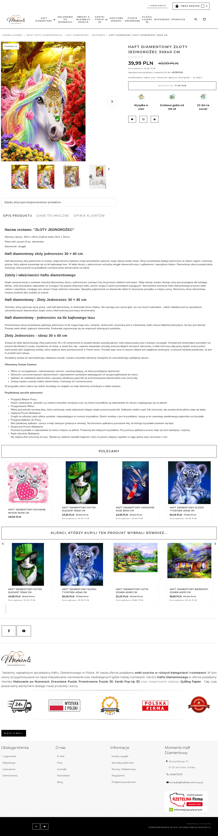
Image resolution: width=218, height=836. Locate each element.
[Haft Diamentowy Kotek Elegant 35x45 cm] (82, 482)
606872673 (176, 774)
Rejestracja (9, 762)
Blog (60, 782)
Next (13, 191)
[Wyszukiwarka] (196, 19)
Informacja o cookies (198, 824)
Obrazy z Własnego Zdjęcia (83, 19)
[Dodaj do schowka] (19, 504)
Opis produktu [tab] (17, 215)
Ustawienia (9, 769)
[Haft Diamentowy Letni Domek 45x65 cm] (136, 564)
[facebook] (9, 631)
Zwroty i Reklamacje (124, 769)
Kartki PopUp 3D (99, 19)
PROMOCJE (178, 19)
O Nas (60, 756)
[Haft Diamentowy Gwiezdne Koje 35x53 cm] (136, 482)
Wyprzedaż (162, 19)
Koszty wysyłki (120, 756)
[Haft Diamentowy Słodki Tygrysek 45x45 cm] (189, 482)
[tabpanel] (109, 332)
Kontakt (61, 769)
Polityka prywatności (124, 782)
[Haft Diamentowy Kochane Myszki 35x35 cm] (28, 482)
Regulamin (118, 775)
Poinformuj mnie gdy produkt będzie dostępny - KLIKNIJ (165, 78)
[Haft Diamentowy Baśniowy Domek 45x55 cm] (189, 564)
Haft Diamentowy (43, 19)
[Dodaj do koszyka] (36, 504)
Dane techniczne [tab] (52, 215)
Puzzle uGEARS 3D (147, 19)
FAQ (59, 762)
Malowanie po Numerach (65, 19)
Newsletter (63, 775)
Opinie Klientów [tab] (89, 215)
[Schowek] (204, 19)
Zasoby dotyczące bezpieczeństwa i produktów (32, 202)
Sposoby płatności (123, 762)
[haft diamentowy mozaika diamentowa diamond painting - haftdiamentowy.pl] (16, 19)
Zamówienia (10, 775)
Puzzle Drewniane (132, 19)
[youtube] (24, 631)
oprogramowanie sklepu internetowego (173, 827)
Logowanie (9, 756)
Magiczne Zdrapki (116, 19)
